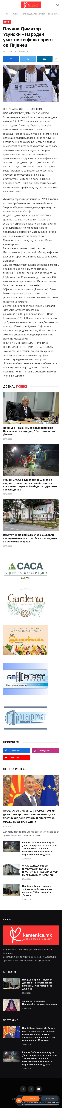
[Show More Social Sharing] (56, 59)
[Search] (57, 5)
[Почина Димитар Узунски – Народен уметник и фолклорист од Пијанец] (31, 83)
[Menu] (5, 5)
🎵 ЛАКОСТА (30, 1099)
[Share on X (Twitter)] (28, 59)
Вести (7, 22)
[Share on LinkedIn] (45, 59)
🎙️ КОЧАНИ (49, 1099)
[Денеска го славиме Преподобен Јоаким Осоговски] (11, 1005)
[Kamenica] (31, 5)
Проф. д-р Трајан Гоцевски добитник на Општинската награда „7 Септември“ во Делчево (29, 431)
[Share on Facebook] (11, 59)
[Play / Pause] (19, 1100)
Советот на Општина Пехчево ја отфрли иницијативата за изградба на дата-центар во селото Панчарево (30, 538)
